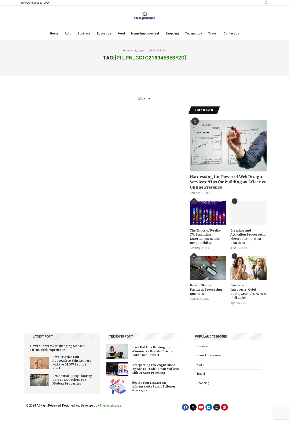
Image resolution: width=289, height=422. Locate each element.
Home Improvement (145, 33)
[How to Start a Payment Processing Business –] (208, 268)
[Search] (266, 2)
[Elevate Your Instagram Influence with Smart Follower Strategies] (117, 386)
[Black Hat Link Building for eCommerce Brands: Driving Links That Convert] (117, 351)
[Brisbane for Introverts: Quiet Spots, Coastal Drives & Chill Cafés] (248, 268)
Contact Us (231, 33)
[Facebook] (185, 407)
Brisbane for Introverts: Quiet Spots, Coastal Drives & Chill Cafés (248, 291)
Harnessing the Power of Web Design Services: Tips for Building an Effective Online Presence (228, 182)
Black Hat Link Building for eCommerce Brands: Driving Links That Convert (152, 351)
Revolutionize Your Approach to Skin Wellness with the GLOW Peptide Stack (71, 362)
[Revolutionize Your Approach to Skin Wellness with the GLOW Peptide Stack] (39, 363)
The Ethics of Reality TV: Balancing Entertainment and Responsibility (205, 237)
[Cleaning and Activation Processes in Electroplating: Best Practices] (248, 213)
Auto (68, 33)
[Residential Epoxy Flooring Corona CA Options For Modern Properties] (39, 380)
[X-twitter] (193, 407)
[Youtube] (201, 407)
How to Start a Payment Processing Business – (206, 289)
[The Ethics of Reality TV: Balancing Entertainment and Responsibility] (208, 213)
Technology (193, 33)
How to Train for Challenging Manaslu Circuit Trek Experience (57, 348)
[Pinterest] (224, 407)
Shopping (172, 33)
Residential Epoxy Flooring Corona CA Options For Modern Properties (72, 379)
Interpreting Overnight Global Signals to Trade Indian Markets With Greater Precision (155, 369)
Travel (212, 33)
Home (54, 33)
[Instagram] (216, 407)
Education (104, 33)
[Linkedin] (208, 407)
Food (121, 33)
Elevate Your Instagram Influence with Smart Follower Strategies (153, 386)
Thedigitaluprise (110, 405)
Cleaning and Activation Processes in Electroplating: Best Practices (248, 237)
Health (201, 364)
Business (84, 33)
